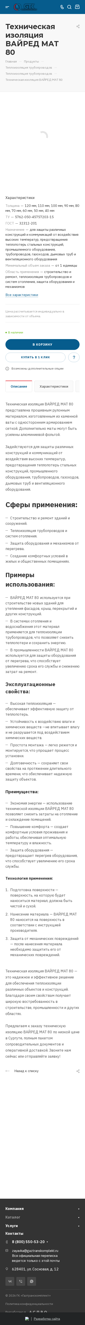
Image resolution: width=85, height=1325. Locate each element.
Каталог (12, 1217)
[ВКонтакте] (9, 1281)
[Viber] (20, 1281)
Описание (19, 386)
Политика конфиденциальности (29, 1304)
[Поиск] (69, 7)
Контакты (14, 1233)
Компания (14, 1208)
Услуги (11, 1225)
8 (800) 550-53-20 (28, 1241)
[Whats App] (31, 1281)
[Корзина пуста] (77, 7)
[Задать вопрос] (74, 357)
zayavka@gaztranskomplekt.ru (35, 1251)
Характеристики (54, 386)
